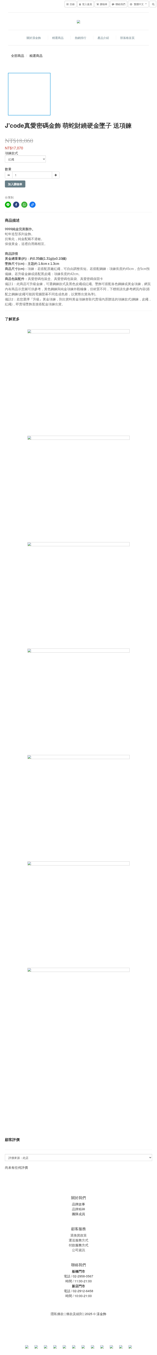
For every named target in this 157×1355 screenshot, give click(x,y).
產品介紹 (103, 38)
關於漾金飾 (34, 38)
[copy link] (32, 205)
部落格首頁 (127, 38)
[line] (8, 205)
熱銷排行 (80, 38)
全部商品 (17, 55)
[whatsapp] (24, 205)
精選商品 (58, 38)
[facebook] (16, 205)
